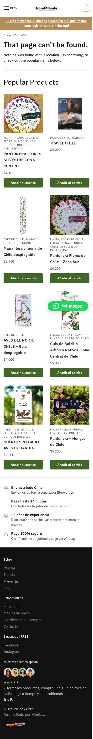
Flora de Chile (26, 137)
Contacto (11, 626)
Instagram (12, 651)
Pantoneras (13, 148)
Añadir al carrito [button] (23, 183)
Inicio (7, 35)
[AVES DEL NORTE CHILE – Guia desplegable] (23, 310)
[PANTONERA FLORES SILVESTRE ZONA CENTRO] (23, 113)
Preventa (11, 581)
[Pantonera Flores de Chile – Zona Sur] (69, 215)
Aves (7, 429)
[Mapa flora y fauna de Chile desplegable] (23, 215)
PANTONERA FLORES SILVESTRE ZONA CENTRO (22, 160)
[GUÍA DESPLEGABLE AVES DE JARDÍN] (23, 405)
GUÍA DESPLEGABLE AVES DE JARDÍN (22, 445)
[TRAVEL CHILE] (69, 113)
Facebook (11, 645)
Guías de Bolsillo (17, 145)
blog (7, 587)
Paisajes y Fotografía (67, 137)
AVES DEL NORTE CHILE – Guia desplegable (19, 346)
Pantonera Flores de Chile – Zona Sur (68, 258)
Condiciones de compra (23, 620)
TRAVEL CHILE (63, 143)
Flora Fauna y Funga (20, 141)
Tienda (9, 574)
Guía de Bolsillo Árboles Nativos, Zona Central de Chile (69, 349)
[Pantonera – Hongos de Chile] (69, 405)
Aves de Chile (14, 239)
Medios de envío (17, 613)
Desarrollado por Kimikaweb (27, 714)
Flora (8, 137)
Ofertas (10, 568)
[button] (68, 306)
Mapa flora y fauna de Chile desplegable (23, 251)
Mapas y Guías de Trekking (21, 241)
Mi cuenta (12, 606)
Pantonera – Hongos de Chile (68, 441)
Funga (55, 433)
